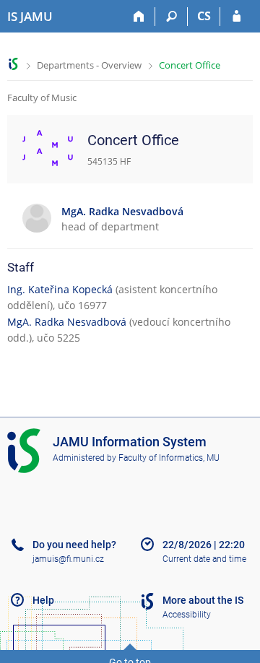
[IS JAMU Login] (236, 16)
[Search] (171, 16)
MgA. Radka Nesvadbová (66, 322)
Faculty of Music (42, 97)
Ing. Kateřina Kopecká (60, 289)
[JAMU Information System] (13, 64)
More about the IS (202, 600)
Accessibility (186, 615)
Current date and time (204, 559)
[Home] (139, 16)
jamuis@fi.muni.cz (68, 559)
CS (204, 16)
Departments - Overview (89, 65)
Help (43, 600)
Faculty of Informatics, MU (169, 458)
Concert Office (189, 65)
